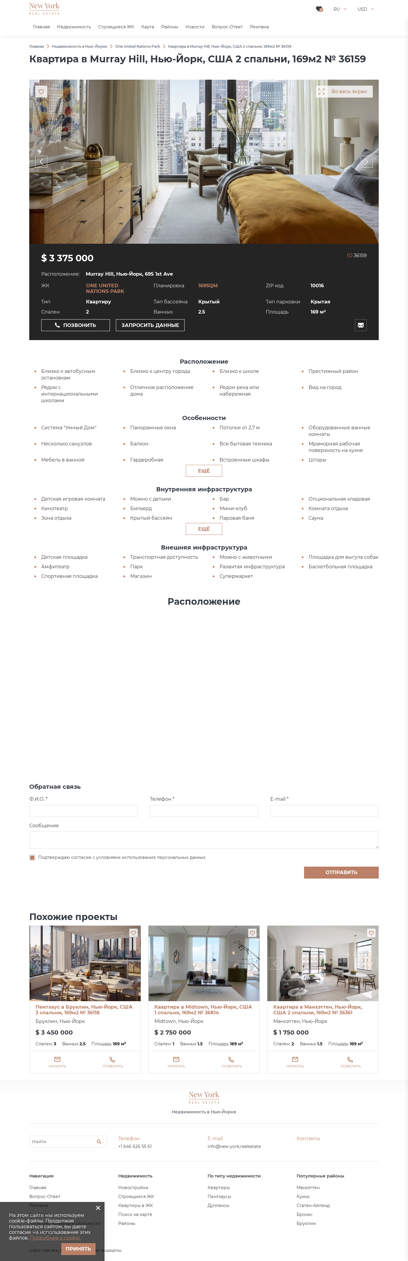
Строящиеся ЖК (136, 1196)
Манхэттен (308, 1187)
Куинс (303, 1196)
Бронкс (305, 1214)
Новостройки (133, 1187)
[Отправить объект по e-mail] (361, 325)
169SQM (208, 285)
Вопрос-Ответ (44, 1196)
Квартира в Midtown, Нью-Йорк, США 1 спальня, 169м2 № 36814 (203, 1009)
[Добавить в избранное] (133, 933)
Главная (37, 1187)
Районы (126, 1223)
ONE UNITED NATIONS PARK (105, 288)
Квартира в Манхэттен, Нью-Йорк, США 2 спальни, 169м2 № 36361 (317, 1009)
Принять (78, 1249)
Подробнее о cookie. (55, 1238)
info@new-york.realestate (234, 1146)
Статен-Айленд (313, 1205)
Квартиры (219, 1187)
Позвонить (79, 325)
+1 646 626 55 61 (135, 1146)
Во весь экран (349, 91)
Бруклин (306, 1223)
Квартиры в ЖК (135, 1205)
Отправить (342, 872)
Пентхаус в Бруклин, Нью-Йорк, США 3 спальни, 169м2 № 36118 (84, 1009)
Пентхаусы (219, 1196)
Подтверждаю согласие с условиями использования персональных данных (121, 857)
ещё (204, 471)
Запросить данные (150, 325)
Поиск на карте (135, 1214)
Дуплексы (218, 1205)
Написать (57, 1066)
